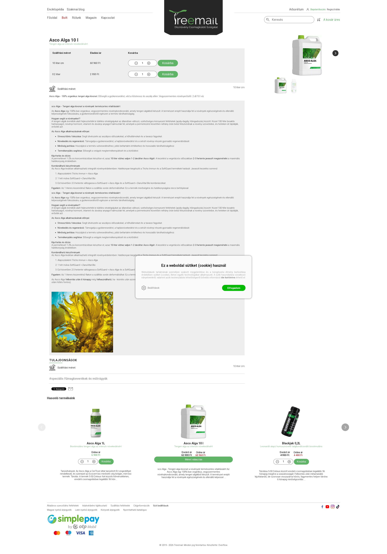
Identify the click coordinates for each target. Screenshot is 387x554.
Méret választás (193, 459)
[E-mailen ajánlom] (70, 388)
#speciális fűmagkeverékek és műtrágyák (78, 378)
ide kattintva (228, 277)
